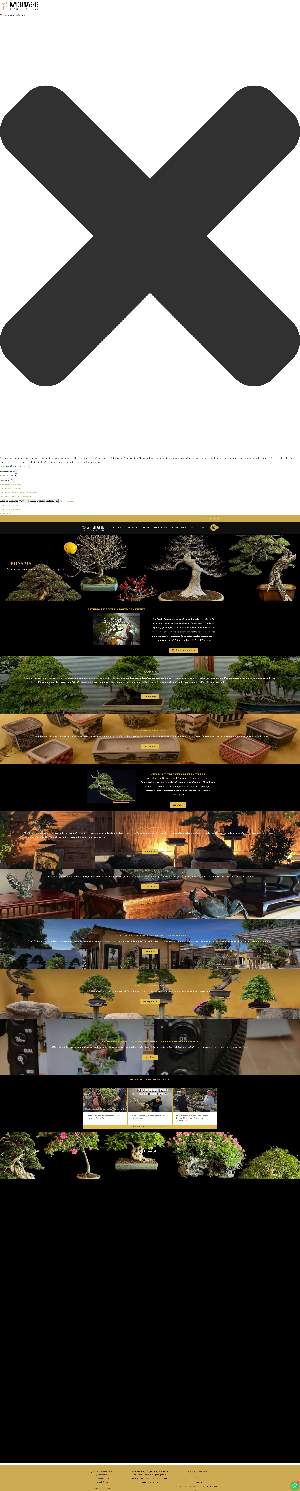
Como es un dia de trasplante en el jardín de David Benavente (103, 1117)
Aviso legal (5, 513)
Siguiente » (163, 1126)
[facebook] (203, 518)
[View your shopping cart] (213, 527)
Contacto (178, 527)
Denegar (13, 501)
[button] (150, 236)
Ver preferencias (27, 501)
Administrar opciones (10, 484)
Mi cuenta (199, 1478)
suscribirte (242, 1047)
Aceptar (4, 501)
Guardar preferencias (47, 501)
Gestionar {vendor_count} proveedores (19, 492)
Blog (194, 527)
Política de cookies (9, 505)
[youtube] (210, 518)
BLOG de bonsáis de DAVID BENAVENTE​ (199, 1487)
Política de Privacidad (10, 509)
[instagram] (207, 518)
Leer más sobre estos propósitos (16, 496)
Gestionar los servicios (11, 488)
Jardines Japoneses (138, 527)
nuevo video (219, 1047)
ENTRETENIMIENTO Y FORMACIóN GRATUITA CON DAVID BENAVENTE (150, 1041)
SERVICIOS (159, 527)
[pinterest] (218, 518)
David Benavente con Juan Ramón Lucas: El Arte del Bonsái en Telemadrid (192, 1118)
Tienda (115, 527)
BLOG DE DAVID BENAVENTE (150, 1079)
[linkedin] (214, 518)
